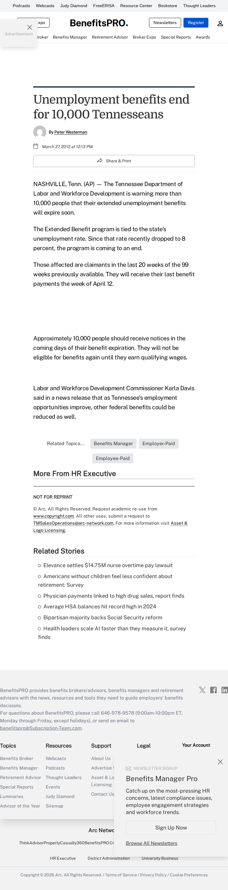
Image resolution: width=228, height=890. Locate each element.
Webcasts (45, 5)
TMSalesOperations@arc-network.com (73, 523)
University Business (160, 858)
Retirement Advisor (20, 777)
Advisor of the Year (20, 805)
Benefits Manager (19, 767)
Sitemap (54, 805)
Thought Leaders (199, 5)
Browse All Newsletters (151, 843)
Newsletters (165, 22)
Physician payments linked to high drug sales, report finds (113, 596)
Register (196, 22)
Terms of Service (121, 874)
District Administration (109, 858)
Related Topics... (65, 443)
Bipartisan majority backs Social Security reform (102, 617)
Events (53, 786)
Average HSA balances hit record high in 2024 (99, 606)
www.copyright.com (53, 515)
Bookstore (167, 5)
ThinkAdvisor (31, 842)
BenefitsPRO (97, 842)
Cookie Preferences (189, 874)
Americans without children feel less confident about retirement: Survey (105, 580)
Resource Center (136, 5)
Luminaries (11, 796)
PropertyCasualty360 (64, 842)
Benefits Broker (16, 758)
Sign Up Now (171, 827)
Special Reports (17, 786)
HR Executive (63, 858)
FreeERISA (103, 5)
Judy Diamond (73, 5)
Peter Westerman (70, 132)
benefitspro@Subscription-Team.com (41, 728)
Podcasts (21, 5)
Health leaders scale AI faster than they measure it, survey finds (112, 632)
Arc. (59, 874)
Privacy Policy (153, 874)
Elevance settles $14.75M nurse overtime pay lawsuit (108, 565)
